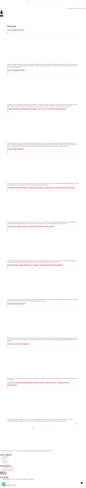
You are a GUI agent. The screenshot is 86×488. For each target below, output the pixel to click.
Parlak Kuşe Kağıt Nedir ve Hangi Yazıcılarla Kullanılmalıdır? (35, 265)
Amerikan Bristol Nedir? (18, 344)
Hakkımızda (80, 8)
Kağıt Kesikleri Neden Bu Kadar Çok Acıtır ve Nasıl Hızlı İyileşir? (37, 109)
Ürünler (75, 8)
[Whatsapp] (5, 473)
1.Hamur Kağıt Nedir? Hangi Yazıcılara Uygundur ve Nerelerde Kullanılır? (41, 187)
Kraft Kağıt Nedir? (15, 149)
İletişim (84, 8)
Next (77, 423)
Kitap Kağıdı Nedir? (16, 70)
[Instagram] (1, 473)
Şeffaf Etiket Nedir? (16, 303)
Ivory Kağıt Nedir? (15, 30)
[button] (4, 484)
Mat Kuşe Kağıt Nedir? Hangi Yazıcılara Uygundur (30, 226)
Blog (72, 8)
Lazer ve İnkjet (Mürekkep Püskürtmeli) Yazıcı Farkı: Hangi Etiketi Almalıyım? (38, 383)
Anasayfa (69, 8)
